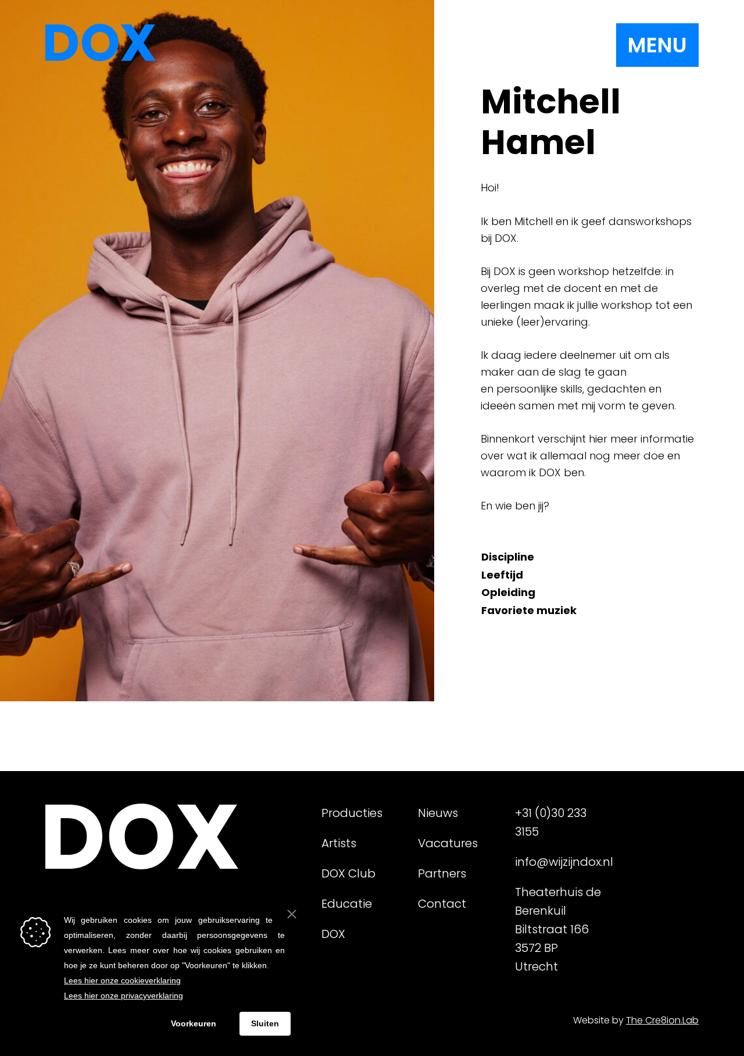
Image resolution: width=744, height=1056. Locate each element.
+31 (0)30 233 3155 (550, 822)
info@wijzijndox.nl (558, 862)
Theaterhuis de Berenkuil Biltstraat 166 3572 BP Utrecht (558, 929)
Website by (636, 1020)
